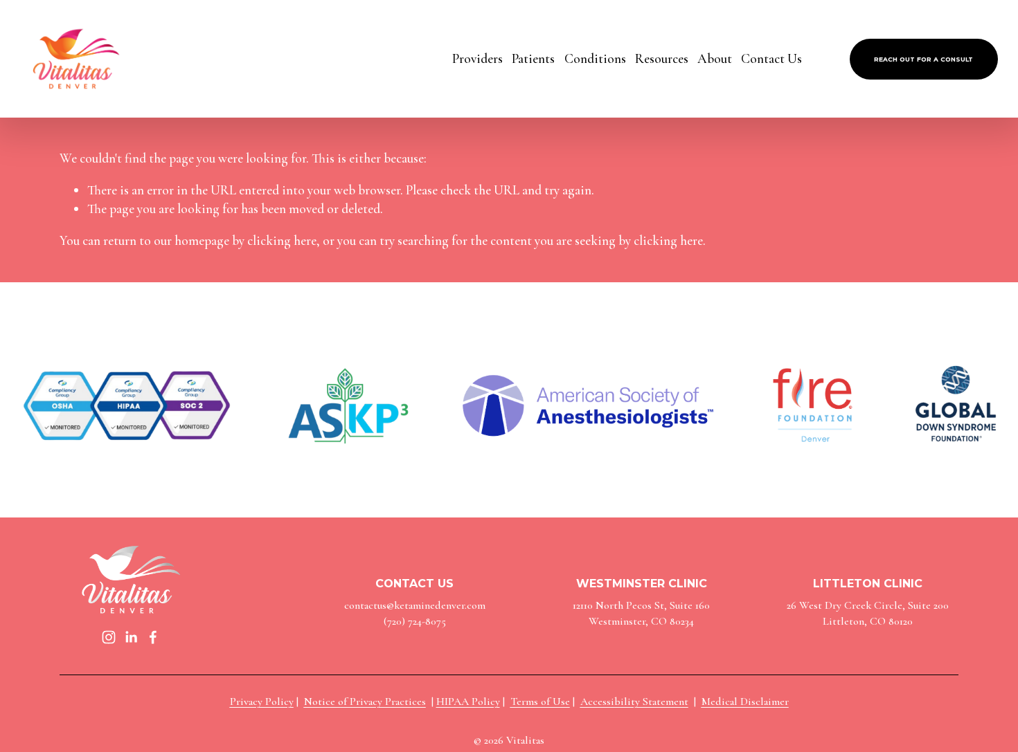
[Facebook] (153, 637)
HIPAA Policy (468, 701)
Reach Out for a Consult (923, 59)
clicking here (281, 240)
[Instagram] (109, 637)
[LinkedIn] (131, 637)
